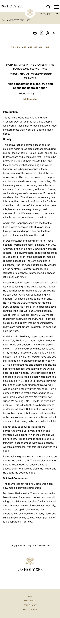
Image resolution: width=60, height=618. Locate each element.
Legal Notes (30, 601)
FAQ (30, 596)
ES (24, 47)
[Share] (55, 33)
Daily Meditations (13, 20)
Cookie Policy (30, 605)
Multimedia (30, 99)
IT (36, 47)
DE (12, 47)
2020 (28, 20)
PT (47, 47)
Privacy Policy (30, 609)
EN (18, 47)
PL (41, 47)
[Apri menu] (56, 7)
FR (30, 47)
